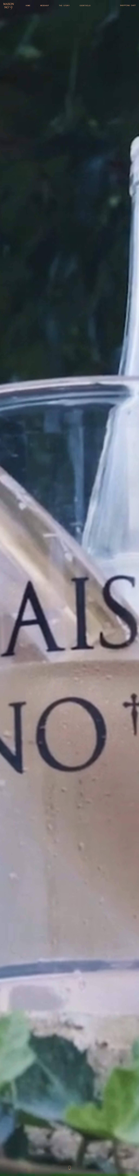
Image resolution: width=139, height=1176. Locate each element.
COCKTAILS (85, 5)
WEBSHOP (44, 5)
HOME (28, 5)
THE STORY (64, 5)
